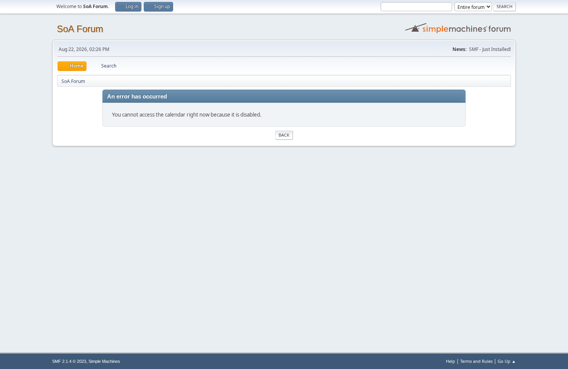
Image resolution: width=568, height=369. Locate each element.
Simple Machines (104, 361)
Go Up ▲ (507, 361)
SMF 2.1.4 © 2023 (69, 361)
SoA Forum (80, 29)
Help (450, 361)
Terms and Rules (476, 361)
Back (284, 135)
